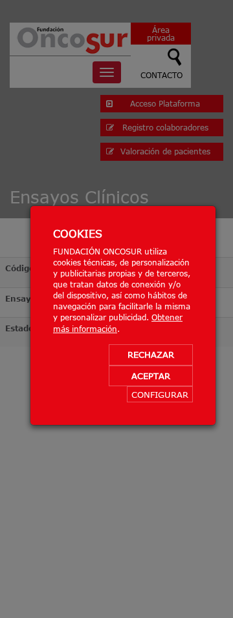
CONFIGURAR (159, 395)
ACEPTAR (150, 376)
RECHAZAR (151, 354)
